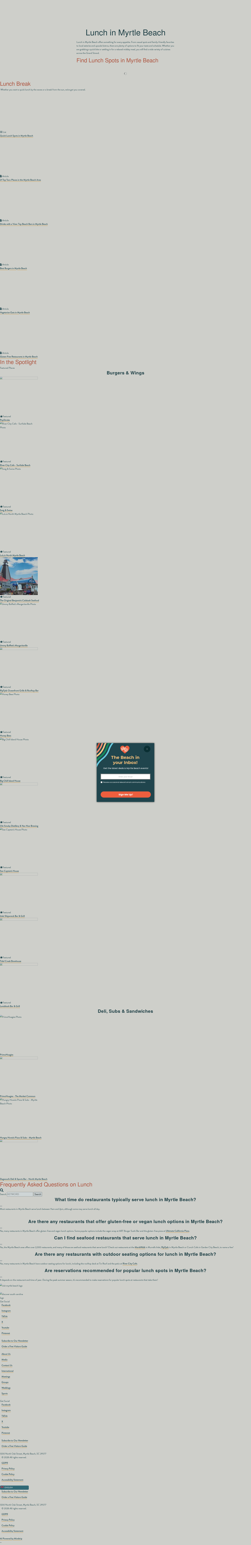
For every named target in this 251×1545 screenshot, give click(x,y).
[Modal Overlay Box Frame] (125, 772)
